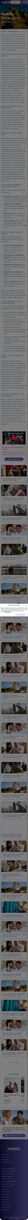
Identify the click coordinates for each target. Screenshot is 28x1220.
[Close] (26, 605)
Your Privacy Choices (21, 614)
